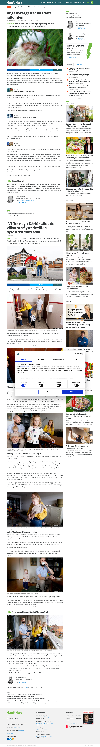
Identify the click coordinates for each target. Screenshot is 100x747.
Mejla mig (80, 27)
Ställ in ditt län (72, 58)
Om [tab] (76, 359)
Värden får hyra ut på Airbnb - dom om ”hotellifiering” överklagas (24, 694)
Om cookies (90, 745)
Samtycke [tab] (23, 359)
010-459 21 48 (82, 40)
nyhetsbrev (21, 730)
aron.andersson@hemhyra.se (44, 736)
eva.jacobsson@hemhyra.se (44, 717)
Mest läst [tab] (69, 64)
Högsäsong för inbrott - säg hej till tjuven (25, 117)
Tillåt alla (72, 392)
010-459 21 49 (22, 202)
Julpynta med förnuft (12, 216)
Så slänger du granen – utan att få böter (24, 91)
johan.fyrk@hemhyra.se (42, 730)
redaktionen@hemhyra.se (20, 723)
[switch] (41, 385)
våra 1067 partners (25, 366)
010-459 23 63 (22, 683)
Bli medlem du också (71, 723)
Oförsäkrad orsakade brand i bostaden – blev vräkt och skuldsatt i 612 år (26, 698)
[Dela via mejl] (57, 70)
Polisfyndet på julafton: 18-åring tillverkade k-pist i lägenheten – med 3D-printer (28, 703)
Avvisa (27, 392)
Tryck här (26, 207)
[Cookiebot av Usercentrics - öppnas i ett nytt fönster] (76, 354)
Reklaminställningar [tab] (58, 359)
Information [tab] (41, 359)
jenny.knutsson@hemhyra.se (26, 200)
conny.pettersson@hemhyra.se (44, 723)
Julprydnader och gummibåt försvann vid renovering (21, 213)
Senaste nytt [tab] (78, 64)
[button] (50, 2)
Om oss (84, 745)
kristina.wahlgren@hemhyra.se (26, 681)
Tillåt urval (50, 392)
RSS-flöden (10, 733)
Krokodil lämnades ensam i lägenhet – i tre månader (20, 696)
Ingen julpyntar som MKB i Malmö (23, 145)
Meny (84, 2)
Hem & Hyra (16, 728)
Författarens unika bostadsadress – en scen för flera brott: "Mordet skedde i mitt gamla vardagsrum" (33, 701)
